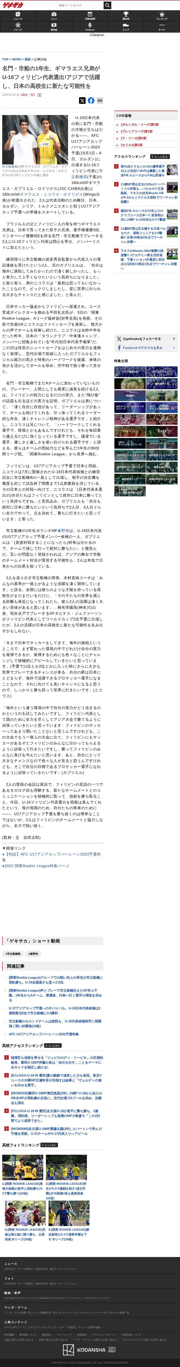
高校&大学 (40, 1269)
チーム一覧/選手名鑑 (89, 1327)
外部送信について (131, 1334)
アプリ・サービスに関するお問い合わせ (95, 1339)
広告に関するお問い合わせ (18, 1339)
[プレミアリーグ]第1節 (137, 131)
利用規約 (82, 1334)
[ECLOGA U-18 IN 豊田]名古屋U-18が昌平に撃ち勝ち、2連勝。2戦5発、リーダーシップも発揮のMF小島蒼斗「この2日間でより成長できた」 (55, 1115)
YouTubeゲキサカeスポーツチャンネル (60, 1298)
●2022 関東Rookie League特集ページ (36, 866)
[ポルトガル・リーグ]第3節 (140, 124)
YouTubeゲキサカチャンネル (20, 1298)
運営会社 (47, 1334)
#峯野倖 (33, 953)
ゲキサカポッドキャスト (97, 1298)
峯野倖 (63, 531)
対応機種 (9, 1334)
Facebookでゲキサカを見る (142, 347)
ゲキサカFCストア (14, 1327)
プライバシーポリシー (104, 1334)
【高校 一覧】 (28, 94)
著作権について (28, 1334)
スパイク (72, 1269)
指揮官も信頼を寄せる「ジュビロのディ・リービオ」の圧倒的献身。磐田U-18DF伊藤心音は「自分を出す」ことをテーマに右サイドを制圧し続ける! (57, 1062)
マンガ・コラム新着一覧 (17, 1312)
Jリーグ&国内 (24, 1269)
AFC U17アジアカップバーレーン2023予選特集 (44, 1034)
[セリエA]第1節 (131, 145)
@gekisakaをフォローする (141, 338)
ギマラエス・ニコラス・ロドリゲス (51, 194)
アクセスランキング (38, 1327)
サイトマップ (64, 1334)
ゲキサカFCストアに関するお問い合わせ (144, 1339)
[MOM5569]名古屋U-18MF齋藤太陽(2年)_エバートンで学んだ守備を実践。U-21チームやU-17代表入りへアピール (56, 1131)
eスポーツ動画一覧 (119, 1312)
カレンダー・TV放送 (63, 1327)
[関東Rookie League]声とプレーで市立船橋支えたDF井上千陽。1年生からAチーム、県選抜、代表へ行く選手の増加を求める (55, 995)
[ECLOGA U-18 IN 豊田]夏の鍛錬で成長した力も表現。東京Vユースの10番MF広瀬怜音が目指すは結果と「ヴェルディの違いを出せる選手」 (56, 1080)
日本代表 (9, 1269)
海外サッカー (56, 1269)
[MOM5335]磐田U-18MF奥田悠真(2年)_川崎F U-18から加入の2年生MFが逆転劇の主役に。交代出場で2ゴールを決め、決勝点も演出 (56, 1098)
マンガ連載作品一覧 (45, 1312)
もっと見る (54, 1046)
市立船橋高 (10, 166)
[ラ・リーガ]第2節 (133, 138)
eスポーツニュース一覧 (93, 1312)
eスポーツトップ (68, 1312)
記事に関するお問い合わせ (53, 1339)
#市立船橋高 (13, 953)
